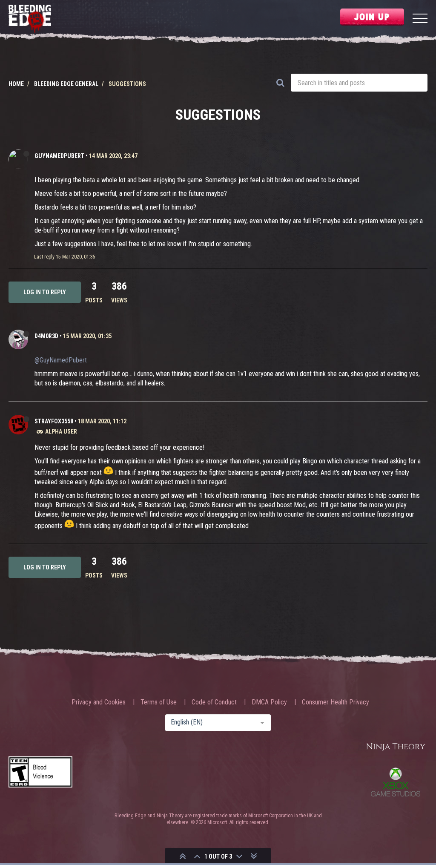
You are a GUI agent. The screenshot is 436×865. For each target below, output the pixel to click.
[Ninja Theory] (395, 747)
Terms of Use (159, 702)
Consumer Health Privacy (335, 702)
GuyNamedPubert (59, 155)
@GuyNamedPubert (60, 360)
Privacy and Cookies (99, 702)
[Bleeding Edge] (30, 19)
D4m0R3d (46, 336)
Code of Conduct (214, 702)
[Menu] (420, 19)
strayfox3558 (53, 421)
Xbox (395, 782)
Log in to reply (44, 292)
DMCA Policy (269, 702)
